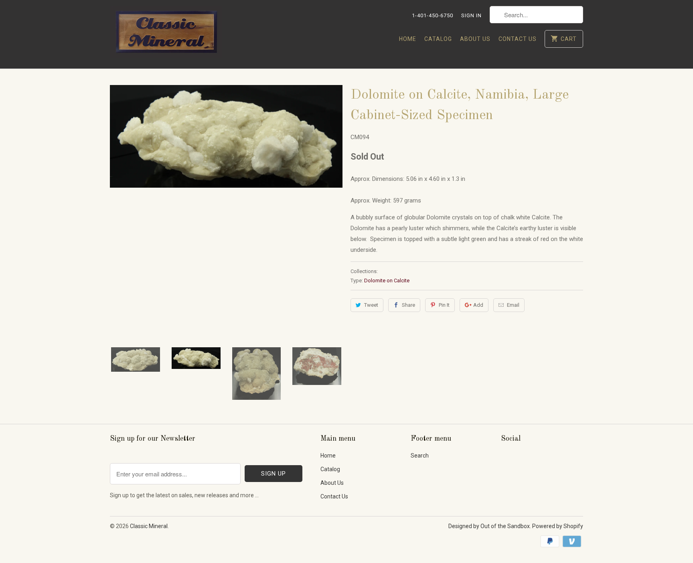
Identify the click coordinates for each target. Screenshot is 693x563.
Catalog (438, 39)
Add (478, 305)
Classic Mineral (149, 526)
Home (407, 39)
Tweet (371, 305)
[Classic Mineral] (166, 34)
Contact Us (517, 39)
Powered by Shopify (557, 526)
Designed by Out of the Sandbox (489, 526)
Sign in (471, 15)
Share (408, 305)
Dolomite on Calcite (386, 280)
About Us (475, 39)
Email (513, 305)
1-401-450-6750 (432, 15)
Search (420, 455)
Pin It (444, 305)
